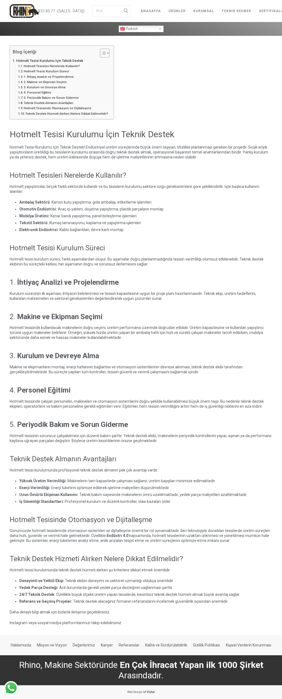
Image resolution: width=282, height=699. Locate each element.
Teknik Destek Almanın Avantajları (48, 103)
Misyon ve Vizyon (52, 645)
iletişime (78, 612)
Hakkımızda (21, 645)
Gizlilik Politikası (206, 645)
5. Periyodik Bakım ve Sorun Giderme (51, 98)
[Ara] (126, 11)
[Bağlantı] (24, 11)
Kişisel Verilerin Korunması (248, 645)
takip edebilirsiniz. (106, 623)
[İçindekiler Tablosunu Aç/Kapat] (102, 53)
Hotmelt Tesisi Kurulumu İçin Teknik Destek (49, 61)
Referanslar (129, 645)
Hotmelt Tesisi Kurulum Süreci (46, 71)
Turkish (131, 29)
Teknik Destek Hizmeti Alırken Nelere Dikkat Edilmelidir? (66, 114)
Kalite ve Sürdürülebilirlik (166, 645)
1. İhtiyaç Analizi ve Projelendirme (49, 77)
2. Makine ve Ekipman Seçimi (45, 82)
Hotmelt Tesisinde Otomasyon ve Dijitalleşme (57, 108)
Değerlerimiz (84, 645)
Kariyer (107, 645)
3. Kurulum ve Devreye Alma (45, 87)
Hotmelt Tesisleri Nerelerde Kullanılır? (52, 66)
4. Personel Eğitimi (37, 92)
